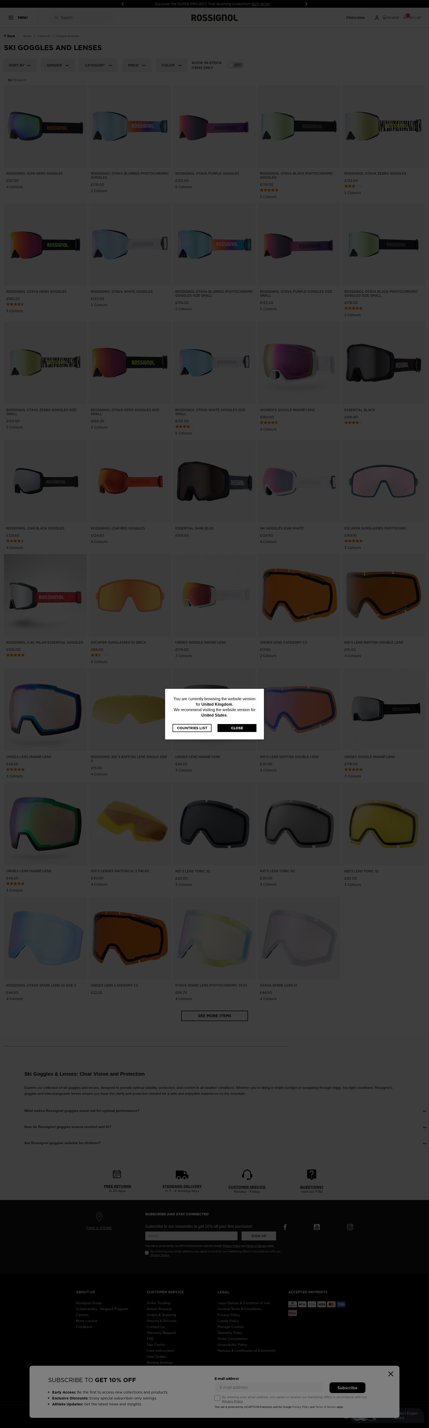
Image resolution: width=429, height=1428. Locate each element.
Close (237, 728)
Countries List (192, 728)
